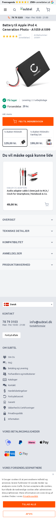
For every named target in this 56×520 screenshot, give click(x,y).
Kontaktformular (37, 326)
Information (13, 419)
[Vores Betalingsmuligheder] (8, 442)
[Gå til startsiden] (26, 9)
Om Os (11, 357)
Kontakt (12, 385)
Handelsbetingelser (17, 391)
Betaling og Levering (18, 368)
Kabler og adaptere (17, 188)
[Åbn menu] (6, 9)
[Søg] (14, 9)
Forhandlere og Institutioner (21, 374)
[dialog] (28, 496)
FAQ (10, 362)
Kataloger (12, 379)
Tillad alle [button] (29, 504)
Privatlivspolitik (15, 413)
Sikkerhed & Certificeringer (21, 407)
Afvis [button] (29, 514)
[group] (10, 36)
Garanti (11, 402)
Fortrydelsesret (15, 396)
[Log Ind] (38, 9)
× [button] (53, 474)
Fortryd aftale (11, 335)
